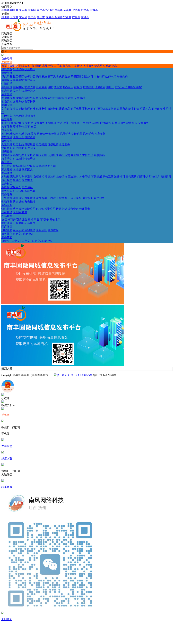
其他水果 (55, 219)
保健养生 (41, 108)
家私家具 (27, 169)
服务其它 (6, 233)
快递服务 (120, 123)
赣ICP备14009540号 (104, 375)
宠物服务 (39, 123)
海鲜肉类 (122, 76)
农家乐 (72, 98)
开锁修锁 (51, 123)
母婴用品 (29, 144)
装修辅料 (119, 176)
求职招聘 (36, 65)
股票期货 (61, 208)
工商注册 (53, 198)
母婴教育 (53, 144)
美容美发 (18, 80)
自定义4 (36, 240)
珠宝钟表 (133, 108)
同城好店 (12, 65)
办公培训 (18, 158)
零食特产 (99, 76)
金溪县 (67, 10)
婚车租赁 (64, 155)
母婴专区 (6, 137)
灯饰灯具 (154, 176)
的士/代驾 (18, 115)
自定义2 (28, 233)
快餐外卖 (29, 76)
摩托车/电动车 (21, 126)
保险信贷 (77, 133)
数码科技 (29, 108)
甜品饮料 (87, 76)
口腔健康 (18, 223)
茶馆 (139, 87)
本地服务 (88, 65)
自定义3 (26, 240)
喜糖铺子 (76, 155)
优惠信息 (111, 65)
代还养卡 (84, 208)
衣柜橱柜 (38, 176)
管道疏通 (62, 123)
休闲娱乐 (6, 80)
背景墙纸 (96, 176)
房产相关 (6, 180)
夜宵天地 (53, 76)
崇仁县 (41, 10)
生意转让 (76, 65)
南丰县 (5, 10)
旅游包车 (29, 98)
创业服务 (87, 198)
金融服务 (6, 201)
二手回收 (85, 123)
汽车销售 (88, 133)
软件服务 (99, 198)
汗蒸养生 (41, 87)
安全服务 (143, 123)
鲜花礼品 (145, 108)
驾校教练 (53, 133)
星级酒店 (29, 90)
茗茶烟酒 (110, 108)
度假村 (81, 98)
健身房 (78, 87)
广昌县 (85, 10)
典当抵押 (29, 201)
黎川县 (14, 10)
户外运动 (99, 108)
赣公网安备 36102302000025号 (74, 375)
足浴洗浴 (99, 87)
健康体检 (53, 230)
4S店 (33, 126)
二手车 (58, 65)
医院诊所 (41, 230)
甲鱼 (36, 219)
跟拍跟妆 (18, 148)
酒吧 (124, 87)
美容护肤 (29, 101)
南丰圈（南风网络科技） (36, 375)
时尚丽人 (68, 87)
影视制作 (29, 148)
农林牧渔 (6, 212)
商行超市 (157, 108)
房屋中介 (27, 180)
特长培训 (29, 158)
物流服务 (131, 123)
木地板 (17, 169)
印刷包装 (29, 190)
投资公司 (50, 208)
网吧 (50, 87)
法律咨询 (41, 198)
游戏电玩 (29, 80)
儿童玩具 (18, 137)
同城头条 (24, 65)
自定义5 (47, 240)
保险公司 (29, 208)
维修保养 (42, 133)
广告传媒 (18, 190)
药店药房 (29, 223)
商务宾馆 (41, 98)
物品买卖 (99, 65)
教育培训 (6, 158)
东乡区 (32, 10)
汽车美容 (30, 133)
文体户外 (29, 87)
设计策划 (76, 198)
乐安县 (23, 10)
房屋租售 (47, 65)
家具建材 (6, 169)
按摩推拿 (88, 87)
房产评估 (27, 187)
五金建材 (73, 176)
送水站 (29, 123)
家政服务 (30, 115)
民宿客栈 (18, 90)
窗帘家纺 (131, 176)
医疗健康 (6, 223)
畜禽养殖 (21, 219)
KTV (118, 87)
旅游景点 (61, 98)
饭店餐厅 (29, 69)
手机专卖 (87, 108)
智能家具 (165, 176)
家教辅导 (41, 165)
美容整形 (29, 230)
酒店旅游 (6, 90)
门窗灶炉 (142, 176)
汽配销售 (65, 133)
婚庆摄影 (6, 148)
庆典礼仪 (53, 155)
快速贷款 (18, 201)
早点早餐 (18, 69)
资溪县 (58, 10)
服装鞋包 (53, 108)
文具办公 (18, 101)
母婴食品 (29, 137)
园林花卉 (21, 212)
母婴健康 (41, 144)
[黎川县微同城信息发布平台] (31, 30)
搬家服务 (108, 123)
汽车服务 (6, 126)
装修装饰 (61, 176)
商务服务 (6, 190)
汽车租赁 (100, 133)
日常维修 (74, 123)
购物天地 (6, 101)
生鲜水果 (110, 76)
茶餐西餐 (76, 76)
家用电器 (76, 108)
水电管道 (85, 176)
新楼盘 (17, 180)
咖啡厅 (110, 87)
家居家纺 (122, 108)
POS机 (40, 208)
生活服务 (6, 115)
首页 (4, 65)
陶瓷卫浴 (27, 176)
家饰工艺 (108, 176)
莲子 (46, 219)
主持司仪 (87, 155)
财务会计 (64, 198)
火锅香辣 (64, 76)
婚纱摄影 (99, 155)
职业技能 (29, 165)
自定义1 (17, 233)
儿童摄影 (29, 155)
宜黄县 (76, 10)
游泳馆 (58, 87)
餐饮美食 (6, 69)
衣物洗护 (97, 123)
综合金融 (73, 208)
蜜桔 (30, 219)
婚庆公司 (41, 155)
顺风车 (67, 65)
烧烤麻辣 (41, 76)
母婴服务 (64, 144)
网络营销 (29, 198)
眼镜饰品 (64, 108)
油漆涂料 (50, 176)
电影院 (131, 87)
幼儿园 (52, 165)
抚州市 (50, 10)
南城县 (94, 10)
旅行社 (52, 98)
